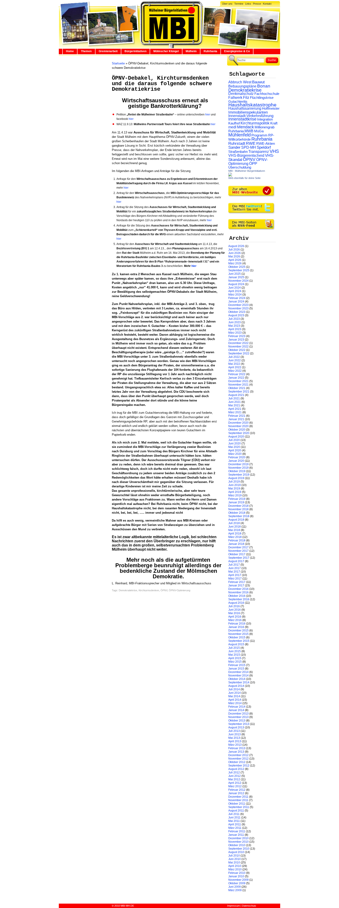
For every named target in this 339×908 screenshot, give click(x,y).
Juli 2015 (234, 647)
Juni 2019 (234, 485)
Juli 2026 (234, 249)
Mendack (245, 127)
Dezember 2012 (238, 755)
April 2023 (234, 329)
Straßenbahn (238, 152)
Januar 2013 (236, 751)
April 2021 (234, 408)
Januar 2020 (236, 460)
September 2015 (238, 641)
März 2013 (235, 744)
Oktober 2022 (236, 350)
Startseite (118, 63)
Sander (234, 147)
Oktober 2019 (236, 471)
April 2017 (234, 575)
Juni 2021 (234, 402)
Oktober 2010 (236, 845)
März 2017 (235, 578)
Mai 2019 (234, 488)
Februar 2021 (236, 415)
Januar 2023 (236, 339)
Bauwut (258, 82)
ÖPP (253, 163)
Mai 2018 (234, 530)
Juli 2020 (234, 440)
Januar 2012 (236, 793)
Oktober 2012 (236, 762)
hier (207, 114)
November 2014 (238, 675)
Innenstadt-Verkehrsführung (251, 116)
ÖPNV (164, 590)
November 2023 (238, 308)
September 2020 (238, 433)
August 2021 (236, 395)
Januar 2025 (236, 277)
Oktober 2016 (236, 595)
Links (248, 3)
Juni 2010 (234, 859)
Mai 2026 (234, 256)
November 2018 (238, 509)
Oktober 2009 (236, 883)
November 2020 (238, 426)
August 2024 (236, 284)
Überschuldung (239, 167)
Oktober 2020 (236, 429)
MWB (248, 131)
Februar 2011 (236, 831)
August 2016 (236, 602)
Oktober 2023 (236, 312)
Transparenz (258, 151)
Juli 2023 (234, 318)
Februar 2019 (236, 499)
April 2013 (234, 741)
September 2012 (238, 765)
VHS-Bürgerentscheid (246, 155)
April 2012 (234, 782)
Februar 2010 (236, 873)
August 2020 (236, 436)
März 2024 (235, 294)
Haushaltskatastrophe (252, 105)
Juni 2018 (234, 526)
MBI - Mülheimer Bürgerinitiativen (246, 170)
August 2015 (236, 644)
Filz (246, 97)
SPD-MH (248, 147)
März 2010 (235, 869)
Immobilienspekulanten (248, 112)
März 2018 (235, 537)
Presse (257, 3)
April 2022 (234, 367)
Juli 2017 (234, 564)
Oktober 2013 (236, 720)
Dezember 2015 (238, 630)
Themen (86, 51)
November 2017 (238, 550)
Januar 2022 (236, 377)
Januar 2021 (236, 419)
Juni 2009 (234, 886)
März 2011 (234, 828)
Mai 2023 (234, 325)
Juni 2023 (234, 322)
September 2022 (238, 353)
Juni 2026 (234, 253)
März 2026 (235, 263)
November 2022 (238, 346)
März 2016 (235, 620)
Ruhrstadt (236, 143)
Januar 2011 (236, 834)
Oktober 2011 (236, 803)
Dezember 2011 (238, 796)
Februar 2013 (236, 748)
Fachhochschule (266, 94)
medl (232, 127)
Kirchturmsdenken (149, 590)
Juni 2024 (234, 287)
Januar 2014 (236, 710)
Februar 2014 (236, 706)
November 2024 (238, 280)
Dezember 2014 (238, 672)
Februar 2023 (236, 336)
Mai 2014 (234, 696)
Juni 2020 (234, 443)
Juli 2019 (234, 481)
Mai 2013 (234, 737)
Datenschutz (249, 905)
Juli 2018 (234, 523)
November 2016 (238, 592)
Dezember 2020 (238, 422)
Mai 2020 (234, 447)
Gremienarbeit (108, 51)
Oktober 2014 (236, 679)
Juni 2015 (234, 651)
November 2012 (238, 758)
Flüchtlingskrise (262, 98)
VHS (274, 151)
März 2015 (235, 661)
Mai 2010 (234, 862)
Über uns (227, 3)
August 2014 (236, 686)
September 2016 (238, 599)
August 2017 (236, 561)
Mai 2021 (234, 405)
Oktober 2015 (236, 637)
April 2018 (234, 533)
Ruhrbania (210, 51)
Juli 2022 (234, 357)
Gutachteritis (237, 101)
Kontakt (267, 3)
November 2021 (238, 384)
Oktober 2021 (236, 388)
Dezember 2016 (238, 589)
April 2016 (234, 616)
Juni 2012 (234, 776)
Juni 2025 (234, 273)
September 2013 (238, 724)
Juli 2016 (234, 606)
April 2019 (234, 492)
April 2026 (234, 260)
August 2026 (236, 246)
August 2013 (236, 727)
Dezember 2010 (238, 838)
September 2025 (238, 270)
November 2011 (238, 800)
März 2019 (235, 495)
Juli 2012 (234, 772)
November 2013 (238, 717)
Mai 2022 (234, 363)
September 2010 (238, 848)
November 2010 (238, 841)
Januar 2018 (236, 544)
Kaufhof (234, 123)
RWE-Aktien (265, 143)
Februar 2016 (236, 623)
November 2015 (238, 634)
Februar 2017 (236, 582)
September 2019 (238, 474)
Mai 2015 (234, 654)
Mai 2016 (234, 613)
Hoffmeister (271, 108)
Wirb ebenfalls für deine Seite (244, 178)
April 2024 (234, 291)
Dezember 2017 (238, 547)
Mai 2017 (234, 571)
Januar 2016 (236, 627)
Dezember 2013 (238, 713)
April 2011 (234, 824)
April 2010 (234, 866)
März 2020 (235, 454)
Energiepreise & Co (237, 51)
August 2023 (236, 315)
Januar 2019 (236, 502)
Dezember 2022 (238, 343)
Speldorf (264, 147)
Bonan (263, 85)
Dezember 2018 (238, 505)
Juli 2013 (234, 731)
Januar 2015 (236, 668)
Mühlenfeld (239, 134)
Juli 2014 (234, 689)
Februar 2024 (236, 298)
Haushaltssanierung (244, 108)
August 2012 (236, 769)
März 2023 (235, 332)
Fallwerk (235, 98)
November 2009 (238, 879)
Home (70, 51)
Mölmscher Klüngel (166, 51)
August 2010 (236, 852)
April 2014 (234, 699)
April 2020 (234, 450)
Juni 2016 (234, 609)
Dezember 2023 (238, 305)
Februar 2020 (236, 457)
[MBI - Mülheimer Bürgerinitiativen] (230, 175)
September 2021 (238, 391)
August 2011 (236, 810)
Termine (238, 3)
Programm (259, 135)
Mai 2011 (234, 821)
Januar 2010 (236, 876)
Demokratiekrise (128, 590)
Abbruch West (239, 82)
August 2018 (236, 519)
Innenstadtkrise (242, 119)
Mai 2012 (234, 779)
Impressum (233, 905)
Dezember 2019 (238, 464)
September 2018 (238, 516)
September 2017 (238, 557)
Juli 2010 (234, 855)
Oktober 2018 (236, 512)
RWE (251, 143)
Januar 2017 (236, 585)
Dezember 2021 (238, 381)
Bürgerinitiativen (135, 51)
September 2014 (238, 682)
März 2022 (235, 370)
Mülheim (191, 51)
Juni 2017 (234, 568)
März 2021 (235, 412)
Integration (265, 119)
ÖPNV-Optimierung (179, 590)
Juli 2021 (234, 398)
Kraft (273, 123)
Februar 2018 (236, 540)
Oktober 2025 (236, 266)
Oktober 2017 (236, 554)
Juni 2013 (234, 734)
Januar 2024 (236, 301)
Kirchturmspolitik (255, 123)
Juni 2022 (234, 360)
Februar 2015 (236, 665)
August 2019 (236, 478)
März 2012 (235, 786)
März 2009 (235, 890)
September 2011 (238, 807)
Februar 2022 (236, 374)
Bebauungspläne (242, 86)
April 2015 (234, 658)
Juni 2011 (234, 817)
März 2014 (235, 703)
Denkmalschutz (241, 93)
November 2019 (238, 467)
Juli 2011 (234, 814)
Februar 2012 (236, 789)
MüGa (259, 131)
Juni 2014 (234, 692)
